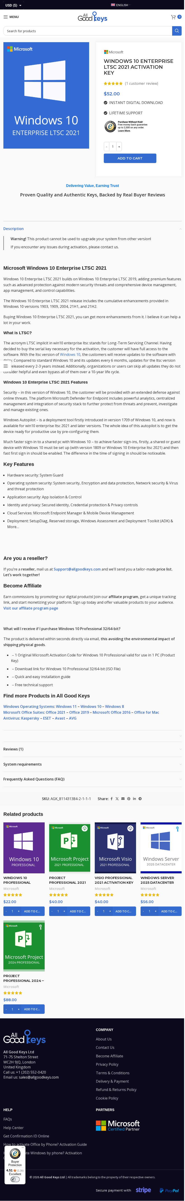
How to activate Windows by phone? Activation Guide (42, 1155)
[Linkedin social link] (134, 799)
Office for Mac (146, 712)
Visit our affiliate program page (30, 608)
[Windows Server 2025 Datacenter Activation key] (161, 847)
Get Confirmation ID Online (26, 1136)
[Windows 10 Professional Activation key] (24, 847)
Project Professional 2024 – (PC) (23, 980)
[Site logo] (92, 16)
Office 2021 (55, 712)
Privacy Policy (107, 1064)
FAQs (7, 1119)
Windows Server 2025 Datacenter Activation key (157, 882)
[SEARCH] (177, 31)
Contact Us (105, 1047)
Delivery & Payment (112, 1081)
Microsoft (11, 888)
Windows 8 (114, 706)
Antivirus (11, 718)
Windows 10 (70, 354)
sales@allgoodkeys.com (39, 1077)
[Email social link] (123, 799)
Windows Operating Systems (28, 706)
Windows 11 (66, 706)
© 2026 (47, 1177)
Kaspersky (30, 718)
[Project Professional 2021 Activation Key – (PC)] (69, 847)
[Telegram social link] (140, 799)
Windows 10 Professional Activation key (18, 882)
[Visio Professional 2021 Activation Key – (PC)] (115, 847)
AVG (72, 718)
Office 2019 (79, 712)
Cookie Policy (107, 1098)
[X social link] (117, 799)
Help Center (13, 1127)
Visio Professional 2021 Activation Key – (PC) (114, 882)
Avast (60, 718)
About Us (104, 1039)
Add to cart (130, 158)
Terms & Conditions (113, 1072)
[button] (24, 911)
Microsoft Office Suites (23, 712)
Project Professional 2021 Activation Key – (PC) (69, 882)
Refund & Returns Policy (116, 1089)
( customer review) (141, 83)
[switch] (15, 1179)
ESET (47, 718)
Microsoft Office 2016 (111, 712)
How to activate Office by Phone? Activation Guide (45, 1144)
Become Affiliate (109, 1056)
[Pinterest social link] (129, 799)
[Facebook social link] (111, 799)
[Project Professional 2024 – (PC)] (24, 945)
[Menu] (22, 1148)
